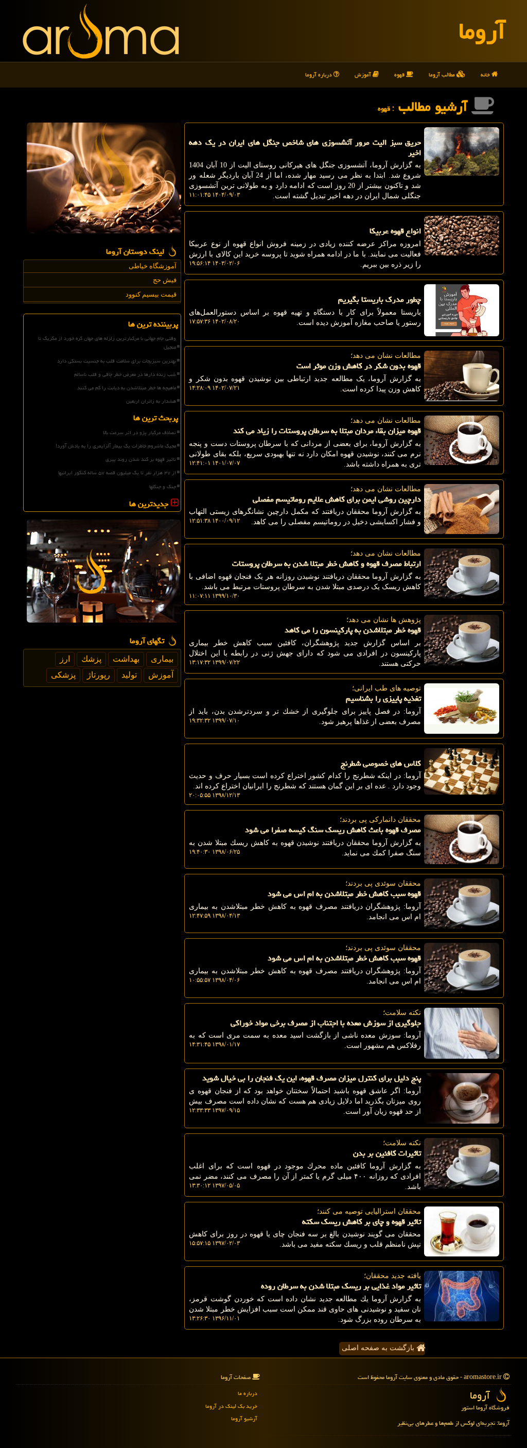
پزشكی (63, 674)
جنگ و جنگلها (162, 486)
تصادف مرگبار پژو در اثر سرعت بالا (139, 432)
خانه (486, 74)
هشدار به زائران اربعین (151, 401)
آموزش (364, 74)
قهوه (400, 74)
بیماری (162, 658)
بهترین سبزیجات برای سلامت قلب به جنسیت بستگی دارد (116, 361)
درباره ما (247, 1393)
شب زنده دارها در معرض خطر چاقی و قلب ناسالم (125, 374)
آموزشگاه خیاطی (153, 266)
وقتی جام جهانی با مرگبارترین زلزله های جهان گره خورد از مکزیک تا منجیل (107, 342)
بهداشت (126, 658)
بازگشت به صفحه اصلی (379, 1348)
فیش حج (165, 280)
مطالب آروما (442, 74)
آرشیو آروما (244, 1418)
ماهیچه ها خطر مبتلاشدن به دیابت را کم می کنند (126, 388)
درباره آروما (319, 74)
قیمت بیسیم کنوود (151, 294)
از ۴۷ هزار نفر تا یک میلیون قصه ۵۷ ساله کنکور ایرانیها (117, 473)
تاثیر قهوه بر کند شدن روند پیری (141, 459)
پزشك (91, 658)
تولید (129, 674)
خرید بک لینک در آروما (231, 1406)
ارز (65, 658)
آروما (482, 31)
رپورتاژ (98, 674)
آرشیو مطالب (434, 106)
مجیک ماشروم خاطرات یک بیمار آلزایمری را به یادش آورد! (116, 446)
